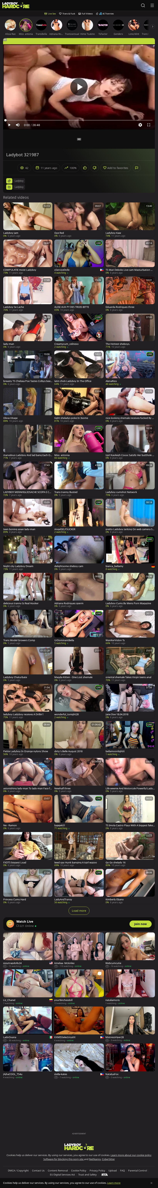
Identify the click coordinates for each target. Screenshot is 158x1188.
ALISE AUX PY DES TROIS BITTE (71, 307)
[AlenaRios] (130, 368)
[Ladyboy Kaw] (130, 219)
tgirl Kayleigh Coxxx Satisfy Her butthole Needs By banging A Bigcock (130, 455)
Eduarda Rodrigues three (120, 307)
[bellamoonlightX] (130, 738)
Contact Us (38, 1170)
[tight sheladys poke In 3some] (78, 405)
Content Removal (58, 1170)
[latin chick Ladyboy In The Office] (78, 368)
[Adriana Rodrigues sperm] (78, 590)
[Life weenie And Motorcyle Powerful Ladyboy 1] (130, 775)
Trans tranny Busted (65, 492)
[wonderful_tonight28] (78, 701)
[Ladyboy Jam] (27, 219)
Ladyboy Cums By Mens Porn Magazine (128, 603)
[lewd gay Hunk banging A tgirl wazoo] (78, 849)
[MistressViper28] (130, 1024)
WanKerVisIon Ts (115, 640)
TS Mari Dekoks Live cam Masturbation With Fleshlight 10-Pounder (130, 270)
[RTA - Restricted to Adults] (104, 1174)
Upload (112, 1170)
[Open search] (143, 5)
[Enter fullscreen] (149, 125)
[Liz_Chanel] (28, 987)
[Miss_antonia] (78, 442)
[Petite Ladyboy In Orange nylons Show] (27, 738)
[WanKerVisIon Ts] (130, 627)
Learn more (113, 1183)
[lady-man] (27, 331)
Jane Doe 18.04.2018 (117, 714)
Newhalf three (62, 788)
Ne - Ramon (10, 825)
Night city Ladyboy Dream (18, 566)
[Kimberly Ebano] (130, 886)
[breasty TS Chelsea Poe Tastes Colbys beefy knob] (27, 368)
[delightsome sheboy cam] (78, 553)
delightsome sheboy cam (68, 566)
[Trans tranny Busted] (78, 479)
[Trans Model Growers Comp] (27, 627)
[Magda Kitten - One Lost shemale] (78, 664)
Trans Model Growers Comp (19, 640)
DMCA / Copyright (18, 1170)
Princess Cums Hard (14, 899)
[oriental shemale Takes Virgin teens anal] (130, 664)
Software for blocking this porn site (63, 1159)
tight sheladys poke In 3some (71, 418)
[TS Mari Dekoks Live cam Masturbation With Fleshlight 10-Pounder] (130, 257)
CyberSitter (108, 1159)
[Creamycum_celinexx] (78, 331)
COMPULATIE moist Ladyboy (19, 270)
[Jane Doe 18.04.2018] (130, 701)
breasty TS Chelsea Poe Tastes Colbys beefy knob (27, 381)
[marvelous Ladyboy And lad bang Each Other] (27, 442)
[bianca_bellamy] (130, 553)
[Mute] (18, 125)
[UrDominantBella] (78, 627)
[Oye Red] (78, 219)
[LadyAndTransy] (78, 886)
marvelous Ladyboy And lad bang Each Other (27, 455)
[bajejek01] (78, 812)
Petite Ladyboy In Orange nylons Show (25, 751)
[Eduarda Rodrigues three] (130, 294)
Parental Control (137, 1170)
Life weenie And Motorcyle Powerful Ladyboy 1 (130, 788)
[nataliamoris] (130, 987)
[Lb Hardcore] (15, 5)
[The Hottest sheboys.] (130, 331)
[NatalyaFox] (130, 1061)
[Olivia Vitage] (27, 405)
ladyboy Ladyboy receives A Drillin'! (23, 714)
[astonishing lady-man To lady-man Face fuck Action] (27, 775)
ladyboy (19, 180)
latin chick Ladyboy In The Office (72, 381)
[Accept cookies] (151, 1183)
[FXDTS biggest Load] (27, 849)
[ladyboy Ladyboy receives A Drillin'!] (27, 701)
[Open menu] (152, 5)
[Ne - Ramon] (27, 812)
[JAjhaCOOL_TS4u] (28, 1061)
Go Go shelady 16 (115, 862)
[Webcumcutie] (130, 950)
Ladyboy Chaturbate (15, 677)
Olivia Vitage (10, 418)
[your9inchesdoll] (79, 987)
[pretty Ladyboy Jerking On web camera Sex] (130, 516)
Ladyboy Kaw (113, 233)
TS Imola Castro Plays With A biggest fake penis (129, 825)
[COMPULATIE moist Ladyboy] (27, 257)
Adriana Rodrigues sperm (68, 603)
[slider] (79, 120)
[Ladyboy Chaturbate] (27, 664)
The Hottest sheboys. (118, 344)
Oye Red (59, 233)
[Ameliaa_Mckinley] (79, 950)
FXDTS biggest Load (14, 862)
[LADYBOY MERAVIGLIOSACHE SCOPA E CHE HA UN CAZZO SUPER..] (27, 479)
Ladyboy (19, 187)
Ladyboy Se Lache (13, 307)
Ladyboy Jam (10, 233)
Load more (79, 910)
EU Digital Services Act (62, 1174)
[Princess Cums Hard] (27, 886)
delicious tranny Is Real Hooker (21, 603)
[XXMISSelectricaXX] (79, 1024)
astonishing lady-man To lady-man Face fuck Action (27, 788)
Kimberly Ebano (115, 899)
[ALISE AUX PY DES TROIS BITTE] (78, 294)
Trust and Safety (87, 1174)
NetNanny (95, 1159)
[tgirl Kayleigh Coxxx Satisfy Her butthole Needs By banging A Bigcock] (130, 442)
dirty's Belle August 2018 (68, 751)
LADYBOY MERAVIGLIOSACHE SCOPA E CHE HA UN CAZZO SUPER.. (27, 492)
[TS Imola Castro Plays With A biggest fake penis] (130, 812)
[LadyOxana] (28, 1024)
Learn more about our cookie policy (131, 1155)
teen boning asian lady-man (19, 529)
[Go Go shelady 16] (130, 849)
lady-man (8, 344)
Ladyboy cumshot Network (121, 492)
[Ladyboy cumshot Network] (130, 479)
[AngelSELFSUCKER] (78, 516)
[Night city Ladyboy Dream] (27, 553)
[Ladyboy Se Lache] (27, 294)
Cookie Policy (78, 1170)
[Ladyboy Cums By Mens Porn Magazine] (130, 590)
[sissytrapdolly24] (28, 950)
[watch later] (8, 207)
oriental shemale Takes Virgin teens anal (128, 677)
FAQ (122, 1170)
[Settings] (140, 125)
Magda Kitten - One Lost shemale (73, 677)
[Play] (79, 87)
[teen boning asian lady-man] (27, 516)
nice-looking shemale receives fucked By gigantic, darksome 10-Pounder (130, 418)
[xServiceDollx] (78, 257)
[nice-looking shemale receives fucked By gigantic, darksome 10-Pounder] (130, 405)
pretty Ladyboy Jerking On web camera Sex (130, 529)
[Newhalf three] (78, 775)
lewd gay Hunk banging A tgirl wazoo (75, 862)
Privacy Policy (97, 1170)
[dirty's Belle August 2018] (78, 738)
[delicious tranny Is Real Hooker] (27, 590)
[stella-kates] (79, 1061)
